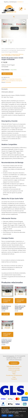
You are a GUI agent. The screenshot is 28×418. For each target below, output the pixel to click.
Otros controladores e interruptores (10, 55)
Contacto (14, 372)
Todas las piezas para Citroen (14, 366)
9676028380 (8, 82)
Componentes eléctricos (10, 48)
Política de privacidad (14, 368)
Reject (10, 415)
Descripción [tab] (4, 89)
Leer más (5, 314)
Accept (4, 415)
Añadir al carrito (7, 73)
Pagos (14, 373)
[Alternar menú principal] (25, 9)
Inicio (2, 48)
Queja (14, 377)
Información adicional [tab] (7, 92)
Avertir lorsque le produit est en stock (7, 300)
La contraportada (12, 50)
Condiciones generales (14, 370)
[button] (14, 17)
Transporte (14, 379)
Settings (17, 415)
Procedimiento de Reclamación (14, 375)
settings (16, 412)
